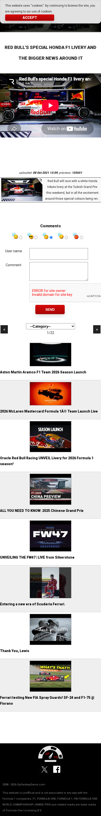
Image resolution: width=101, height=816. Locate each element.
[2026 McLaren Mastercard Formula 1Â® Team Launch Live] (50, 405)
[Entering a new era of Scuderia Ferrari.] (50, 597)
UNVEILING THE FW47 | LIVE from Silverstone (37, 557)
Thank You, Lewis (14, 651)
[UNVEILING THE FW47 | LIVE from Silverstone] (50, 551)
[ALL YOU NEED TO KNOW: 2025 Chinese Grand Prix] (50, 504)
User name (13, 251)
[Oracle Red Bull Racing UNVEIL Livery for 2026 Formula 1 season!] (50, 451)
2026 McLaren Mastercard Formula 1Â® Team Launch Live (49, 411)
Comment (13, 265)
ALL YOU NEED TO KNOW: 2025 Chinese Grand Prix (41, 511)
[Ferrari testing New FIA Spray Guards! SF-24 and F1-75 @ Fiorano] (50, 691)
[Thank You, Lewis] (50, 644)
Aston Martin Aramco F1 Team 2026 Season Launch (43, 372)
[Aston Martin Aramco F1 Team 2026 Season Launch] (50, 366)
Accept (30, 18)
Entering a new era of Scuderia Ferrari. (32, 604)
